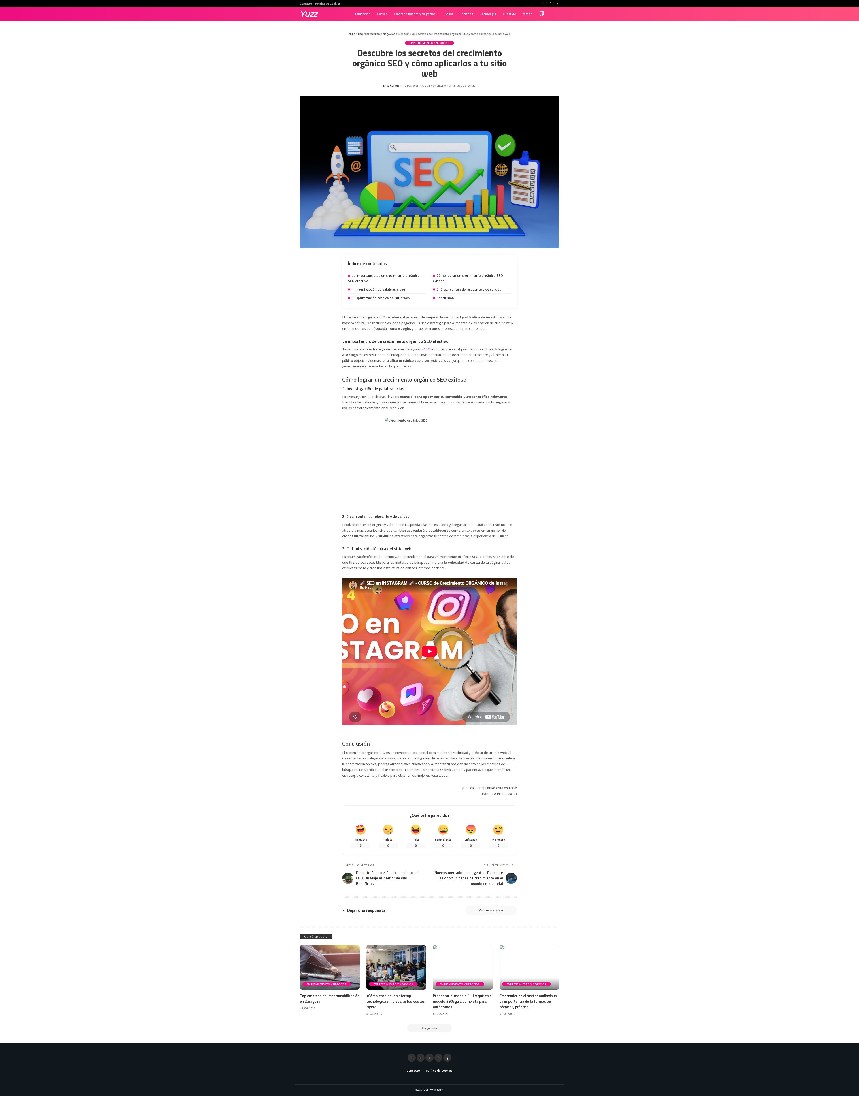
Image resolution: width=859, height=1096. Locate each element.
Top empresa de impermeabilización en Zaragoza (329, 998)
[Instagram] (553, 3)
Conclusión (445, 298)
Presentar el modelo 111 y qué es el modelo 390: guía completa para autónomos (463, 1001)
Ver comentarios (491, 910)
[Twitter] (547, 3)
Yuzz (308, 14)
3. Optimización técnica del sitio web (381, 298)
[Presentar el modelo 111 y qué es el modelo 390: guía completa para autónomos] (463, 967)
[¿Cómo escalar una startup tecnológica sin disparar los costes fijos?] (396, 967)
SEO (427, 349)
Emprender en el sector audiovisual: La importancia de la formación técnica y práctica (529, 1001)
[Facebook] (543, 3)
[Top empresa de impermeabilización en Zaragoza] (330, 967)
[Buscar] (556, 14)
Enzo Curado (391, 85)
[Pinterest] (550, 3)
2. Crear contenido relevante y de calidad (469, 289)
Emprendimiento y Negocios (429, 43)
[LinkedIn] (557, 3)
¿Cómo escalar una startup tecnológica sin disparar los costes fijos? (395, 1001)
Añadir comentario (434, 85)
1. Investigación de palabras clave (378, 289)
